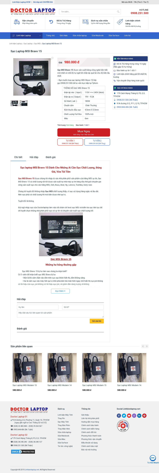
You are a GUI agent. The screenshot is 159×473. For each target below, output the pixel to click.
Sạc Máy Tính (63, 422)
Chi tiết (18, 157)
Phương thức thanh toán (91, 436)
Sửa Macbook (63, 436)
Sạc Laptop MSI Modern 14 (60, 385)
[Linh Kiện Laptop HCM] (33, 11)
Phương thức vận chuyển (91, 439)
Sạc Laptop (28, 44)
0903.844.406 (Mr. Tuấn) (127, 107)
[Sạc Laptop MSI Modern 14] (62, 367)
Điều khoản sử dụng (89, 443)
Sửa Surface (63, 443)
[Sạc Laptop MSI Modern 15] (27, 367)
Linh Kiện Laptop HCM (21, 2)
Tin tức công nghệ (65, 446)
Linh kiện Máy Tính (65, 415)
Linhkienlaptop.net (32, 470)
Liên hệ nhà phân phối (90, 418)
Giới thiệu (85, 415)
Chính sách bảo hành (90, 425)
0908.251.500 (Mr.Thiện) (127, 100)
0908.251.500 (139, 13)
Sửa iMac (61, 439)
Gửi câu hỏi (96, 321)
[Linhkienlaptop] (29, 410)
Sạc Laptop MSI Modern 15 (25, 385)
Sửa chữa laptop (64, 432)
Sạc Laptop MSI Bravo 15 (52, 44)
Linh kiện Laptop (23, 35)
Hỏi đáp (34, 157)
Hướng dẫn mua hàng (90, 422)
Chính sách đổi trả (88, 432)
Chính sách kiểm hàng (90, 429)
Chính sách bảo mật (89, 446)
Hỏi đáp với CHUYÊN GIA (43, 2)
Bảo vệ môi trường (89, 450)
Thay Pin (61, 418)
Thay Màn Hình (64, 429)
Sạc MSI (37, 44)
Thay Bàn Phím (64, 425)
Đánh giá (51, 157)
